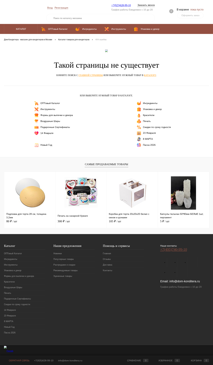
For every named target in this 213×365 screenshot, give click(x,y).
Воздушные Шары (50, 121)
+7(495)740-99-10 (173, 249)
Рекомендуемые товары (65, 270)
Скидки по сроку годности (157, 127)
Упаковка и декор (152, 109)
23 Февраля (149, 133)
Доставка (107, 265)
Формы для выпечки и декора (56, 115)
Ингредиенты (150, 103)
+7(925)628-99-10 (121, 5)
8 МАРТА (148, 138)
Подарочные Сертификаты (55, 127)
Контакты (107, 270)
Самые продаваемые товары (106, 164)
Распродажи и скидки (64, 265)
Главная (107, 253)
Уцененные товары (62, 276)
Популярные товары (63, 259)
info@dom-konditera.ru (184, 281)
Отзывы (107, 259)
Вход (50, 7)
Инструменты (47, 109)
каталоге (150, 75)
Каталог (21, 29)
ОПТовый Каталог (50, 103)
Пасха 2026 (149, 144)
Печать (147, 121)
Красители (148, 115)
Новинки (57, 253)
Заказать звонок (146, 5)
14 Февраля (46, 133)
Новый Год (46, 144)
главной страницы (91, 75)
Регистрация (61, 7)
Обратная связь (18, 360)
